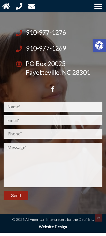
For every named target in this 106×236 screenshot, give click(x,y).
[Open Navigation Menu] (98, 6)
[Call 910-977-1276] (19, 6)
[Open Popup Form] (32, 6)
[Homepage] (6, 6)
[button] (99, 45)
